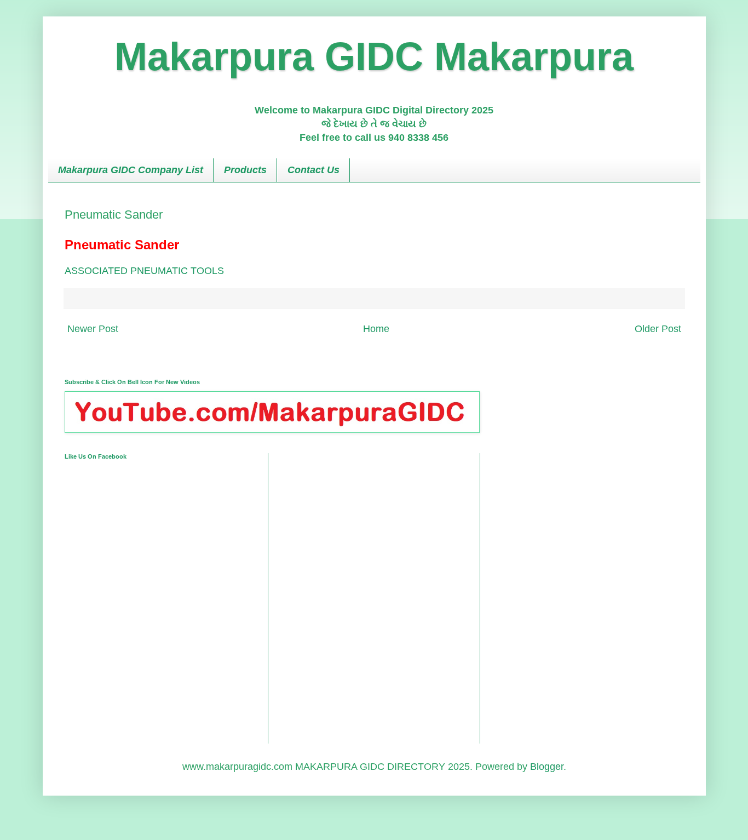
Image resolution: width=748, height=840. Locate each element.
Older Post (658, 328)
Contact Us (313, 169)
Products (245, 169)
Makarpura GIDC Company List (130, 169)
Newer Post (92, 328)
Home (376, 328)
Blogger (546, 766)
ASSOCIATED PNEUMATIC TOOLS (144, 270)
